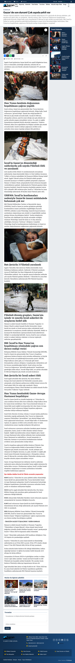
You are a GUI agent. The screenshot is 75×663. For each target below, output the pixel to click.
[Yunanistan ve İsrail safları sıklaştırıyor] (26, 600)
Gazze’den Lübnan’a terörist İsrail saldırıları (11, 605)
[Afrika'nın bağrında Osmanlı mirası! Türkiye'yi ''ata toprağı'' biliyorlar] (11, 584)
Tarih (16, 6)
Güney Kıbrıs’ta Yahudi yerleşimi (40, 589)
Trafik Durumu (43, 651)
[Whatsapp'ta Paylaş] (10, 55)
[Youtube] (62, 640)
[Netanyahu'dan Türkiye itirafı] (40, 600)
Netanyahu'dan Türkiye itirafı (40, 605)
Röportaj (21, 4)
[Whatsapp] (65, 640)
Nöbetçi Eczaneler (11, 651)
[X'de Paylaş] (7, 55)
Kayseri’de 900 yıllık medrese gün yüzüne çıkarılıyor (25, 590)
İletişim (15, 659)
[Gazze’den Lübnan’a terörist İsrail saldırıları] (11, 600)
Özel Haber (35, 4)
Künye (19, 659)
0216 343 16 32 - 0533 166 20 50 (36, 643)
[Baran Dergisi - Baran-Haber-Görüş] (8, 5)
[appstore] (61, 643)
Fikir (16, 4)
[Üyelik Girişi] (70, 1)
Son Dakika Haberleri (28, 654)
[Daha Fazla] (13, 55)
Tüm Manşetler (10, 654)
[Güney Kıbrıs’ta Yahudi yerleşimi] (40, 584)
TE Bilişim (69, 660)
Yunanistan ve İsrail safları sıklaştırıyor (25, 605)
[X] (56, 640)
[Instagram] (59, 640)
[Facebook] (54, 640)
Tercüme (42, 4)
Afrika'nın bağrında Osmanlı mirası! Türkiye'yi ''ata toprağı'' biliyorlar (11, 591)
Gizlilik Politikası (7, 659)
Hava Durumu (26, 651)
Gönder (8, 628)
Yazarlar (24, 1)
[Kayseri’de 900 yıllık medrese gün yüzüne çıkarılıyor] (26, 584)
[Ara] (68, 4)
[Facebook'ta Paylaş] (5, 55)
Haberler (27, 4)
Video (16, 1)
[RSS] (67, 640)
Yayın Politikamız (26, 659)
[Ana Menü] (68, 6)
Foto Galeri (8, 1)
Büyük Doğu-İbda (56, 4)
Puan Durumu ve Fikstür (63, 651)
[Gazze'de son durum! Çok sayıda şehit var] (25, 40)
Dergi (64, 4)
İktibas (48, 4)
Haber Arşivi (43, 654)
